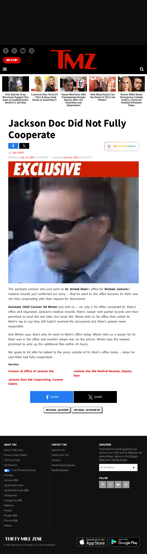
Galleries (9, 505)
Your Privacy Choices (23, 470)
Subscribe (133, 467)
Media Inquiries (60, 470)
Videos (8, 525)
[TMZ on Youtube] (23, 51)
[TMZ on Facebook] (6, 51)
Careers (56, 460)
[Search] (142, 69)
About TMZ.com (13, 450)
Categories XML (13, 500)
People (8, 510)
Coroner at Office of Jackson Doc (31, 371)
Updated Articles (13, 485)
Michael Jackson (57, 410)
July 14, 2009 (27, 157)
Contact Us (58, 450)
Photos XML (11, 520)
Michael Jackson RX (87, 410)
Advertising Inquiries (63, 465)
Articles (8, 475)
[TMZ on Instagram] (31, 51)
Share (54, 397)
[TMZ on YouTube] (118, 484)
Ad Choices (10, 465)
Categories (10, 495)
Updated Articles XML (16, 490)
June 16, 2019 (70, 157)
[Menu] (5, 69)
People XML (11, 515)
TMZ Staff (18, 152)
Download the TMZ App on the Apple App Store (92, 541)
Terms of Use (12, 460)
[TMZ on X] (14, 51)
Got (12, 60)
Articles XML (11, 480)
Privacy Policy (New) (15, 455)
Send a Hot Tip (60, 455)
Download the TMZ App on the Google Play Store (124, 541)
